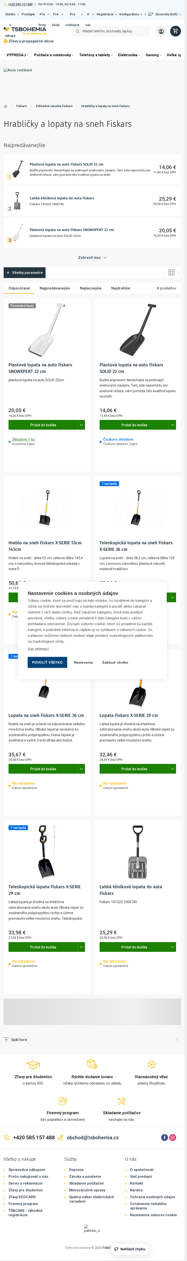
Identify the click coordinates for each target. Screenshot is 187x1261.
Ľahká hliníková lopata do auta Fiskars (62, 198)
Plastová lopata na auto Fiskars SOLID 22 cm (66, 164)
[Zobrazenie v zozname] (172, 272)
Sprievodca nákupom (27, 847)
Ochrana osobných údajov (152, 874)
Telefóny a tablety (94, 55)
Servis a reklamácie (26, 860)
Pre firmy (42, 16)
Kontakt (136, 860)
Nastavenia (83, 662)
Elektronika (127, 55)
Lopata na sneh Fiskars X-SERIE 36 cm (62, 498)
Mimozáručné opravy (87, 867)
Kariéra (136, 867)
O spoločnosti (142, 847)
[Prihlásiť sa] (161, 31)
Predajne (28, 14)
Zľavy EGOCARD (22, 874)
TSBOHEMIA (111, 925)
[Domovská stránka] (6, 107)
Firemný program (23, 881)
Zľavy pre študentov (26, 867)
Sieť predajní (141, 854)
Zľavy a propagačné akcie (31, 41)
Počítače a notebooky (52, 55)
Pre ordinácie (72, 16)
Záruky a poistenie (85, 854)
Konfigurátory (129, 14)
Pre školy (55, 16)
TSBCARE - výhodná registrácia (25, 890)
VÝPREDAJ (16, 55)
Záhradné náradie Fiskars (54, 106)
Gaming (152, 55)
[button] (164, 14)
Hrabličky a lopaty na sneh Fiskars (105, 106)
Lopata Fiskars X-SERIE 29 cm (55, 545)
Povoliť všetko (47, 662)
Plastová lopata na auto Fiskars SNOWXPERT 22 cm (72, 230)
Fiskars (21, 106)
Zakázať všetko (115, 662)
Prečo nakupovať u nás (28, 854)
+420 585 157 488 (20, 4)
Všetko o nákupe (10, 16)
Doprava (76, 847)
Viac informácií (38, 649)
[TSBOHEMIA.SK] (25, 31)
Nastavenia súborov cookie (153, 892)
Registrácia (105, 14)
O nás (88, 16)
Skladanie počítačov (86, 860)
